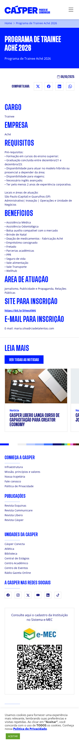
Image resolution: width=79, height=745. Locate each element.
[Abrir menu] (70, 9)
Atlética (9, 549)
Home (8, 23)
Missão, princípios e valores (22, 472)
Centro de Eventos (16, 568)
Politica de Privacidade (19, 486)
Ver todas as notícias (24, 359)
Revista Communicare (19, 510)
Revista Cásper (14, 520)
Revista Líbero (14, 515)
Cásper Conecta (15, 544)
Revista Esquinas (15, 505)
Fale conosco (13, 481)
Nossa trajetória (15, 476)
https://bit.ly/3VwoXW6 (20, 310)
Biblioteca (11, 553)
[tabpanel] (39, 402)
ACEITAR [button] (13, 736)
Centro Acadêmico (16, 563)
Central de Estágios (17, 558)
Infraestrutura (14, 467)
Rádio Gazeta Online (18, 573)
